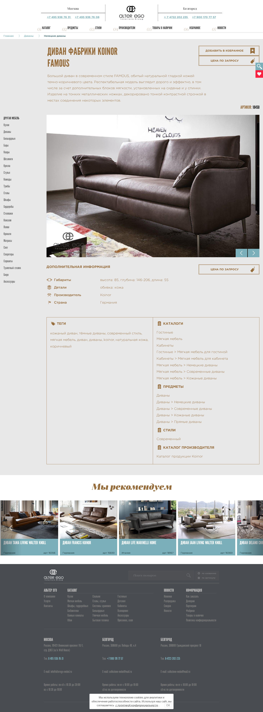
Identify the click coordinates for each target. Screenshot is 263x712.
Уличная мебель (100, 615)
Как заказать (192, 596)
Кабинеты (165, 345)
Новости (221, 28)
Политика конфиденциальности (201, 620)
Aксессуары (9, 281)
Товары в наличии (162, 28)
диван (82, 340)
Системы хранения (101, 606)
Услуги (47, 601)
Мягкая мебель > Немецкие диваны (187, 365)
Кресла (7, 166)
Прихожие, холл (125, 620)
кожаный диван (63, 333)
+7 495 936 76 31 (59, 17)
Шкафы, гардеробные (77, 606)
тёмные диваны (92, 333)
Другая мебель (11, 118)
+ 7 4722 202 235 (176, 17)
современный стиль (124, 333)
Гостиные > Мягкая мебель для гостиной (192, 352)
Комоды (7, 179)
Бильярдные (98, 611)
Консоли (7, 220)
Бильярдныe (9, 138)
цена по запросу (225, 60)
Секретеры (9, 254)
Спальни (96, 596)
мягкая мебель (63, 340)
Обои (69, 620)
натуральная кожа (132, 340)
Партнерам (191, 606)
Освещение (123, 611)
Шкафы (7, 200)
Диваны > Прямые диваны (179, 422)
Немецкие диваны (55, 36)
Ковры (7, 152)
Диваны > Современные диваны (184, 409)
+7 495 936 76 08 (87, 17)
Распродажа (170, 601)
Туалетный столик (12, 268)
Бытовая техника (100, 620)
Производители (127, 28)
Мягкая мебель (169, 339)
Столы (6, 193)
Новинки (168, 596)
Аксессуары (123, 615)
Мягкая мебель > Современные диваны (191, 371)
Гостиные (165, 332)
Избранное (194, 28)
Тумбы (7, 186)
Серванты (8, 261)
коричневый (61, 346)
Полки (6, 227)
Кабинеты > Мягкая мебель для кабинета (192, 358)
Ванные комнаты (75, 615)
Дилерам (190, 601)
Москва (73, 9)
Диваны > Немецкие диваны (181, 402)
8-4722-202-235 (172, 658)
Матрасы (8, 241)
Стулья (7, 173)
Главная (9, 36)
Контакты (48, 606)
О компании (49, 596)
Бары (6, 145)
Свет (6, 247)
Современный (169, 439)
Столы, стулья (99, 601)
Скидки (167, 606)
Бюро (6, 275)
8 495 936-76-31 (55, 658)
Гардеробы (9, 207)
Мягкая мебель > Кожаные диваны (187, 378)
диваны (95, 340)
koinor (109, 340)
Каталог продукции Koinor (180, 456)
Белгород (190, 9)
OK (168, 705)
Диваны (28, 36)
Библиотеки (73, 611)
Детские (121, 601)
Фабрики (190, 611)
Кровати (7, 234)
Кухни (6, 125)
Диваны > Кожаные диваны (180, 415)
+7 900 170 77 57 (204, 17)
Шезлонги (8, 159)
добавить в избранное (224, 50)
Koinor (105, 295)
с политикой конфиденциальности (137, 705)
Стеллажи (8, 213)
